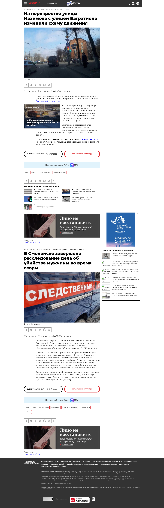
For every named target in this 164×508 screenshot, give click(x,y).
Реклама (76, 462)
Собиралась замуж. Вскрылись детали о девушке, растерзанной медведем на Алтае (124, 287)
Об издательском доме (50, 462)
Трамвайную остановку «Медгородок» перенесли (44, 206)
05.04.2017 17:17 (29, 10)
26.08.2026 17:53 (29, 250)
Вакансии (86, 462)
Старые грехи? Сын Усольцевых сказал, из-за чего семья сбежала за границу (125, 279)
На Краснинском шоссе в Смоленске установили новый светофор (83, 191)
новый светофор (90, 139)
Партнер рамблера (61, 499)
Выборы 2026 (124, 464)
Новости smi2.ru (32, 242)
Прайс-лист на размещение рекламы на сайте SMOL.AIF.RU (115, 462)
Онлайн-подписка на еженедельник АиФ (82, 464)
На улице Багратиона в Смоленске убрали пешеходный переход (46, 191)
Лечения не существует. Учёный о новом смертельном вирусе (124, 255)
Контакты (44, 464)
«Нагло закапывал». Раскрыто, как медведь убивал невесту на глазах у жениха (125, 271)
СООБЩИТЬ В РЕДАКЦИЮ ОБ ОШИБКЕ (54, 466)
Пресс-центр (66, 462)
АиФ (40, 324)
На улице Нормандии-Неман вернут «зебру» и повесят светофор (83, 199)
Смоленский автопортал (33, 79)
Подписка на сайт (57, 464)
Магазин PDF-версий (109, 464)
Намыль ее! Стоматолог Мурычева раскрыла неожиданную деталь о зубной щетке (125, 263)
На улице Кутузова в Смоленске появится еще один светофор (46, 198)
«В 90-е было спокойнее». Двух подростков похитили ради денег (124, 294)
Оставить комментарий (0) (82, 154)
